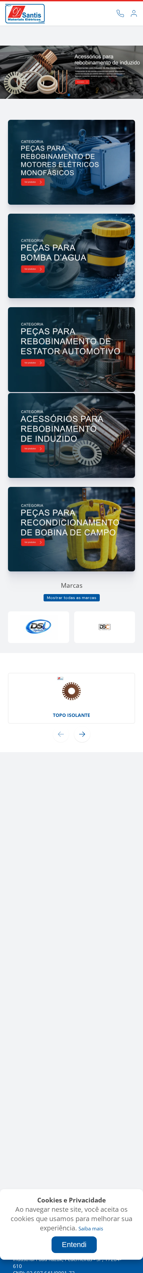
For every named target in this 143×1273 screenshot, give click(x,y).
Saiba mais (90, 1228)
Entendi (74, 1244)
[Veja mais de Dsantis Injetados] (38, 627)
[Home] (25, 14)
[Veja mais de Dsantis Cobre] (104, 627)
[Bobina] (71, 569)
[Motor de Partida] (71, 202)
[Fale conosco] (120, 13)
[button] (53, 95)
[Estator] (71, 390)
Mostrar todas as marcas (71, 597)
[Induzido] (71, 476)
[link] (134, 13)
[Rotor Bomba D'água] (71, 296)
